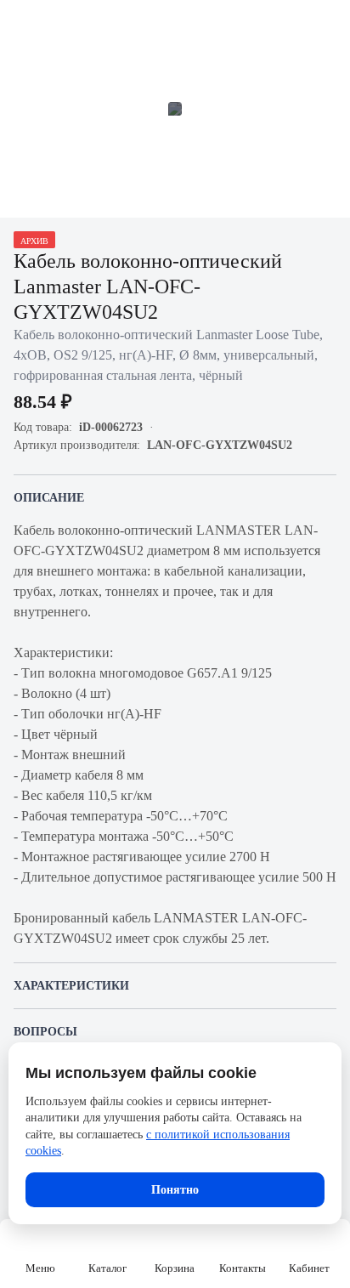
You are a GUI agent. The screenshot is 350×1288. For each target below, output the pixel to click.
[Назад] (24, 24)
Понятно (175, 1189)
